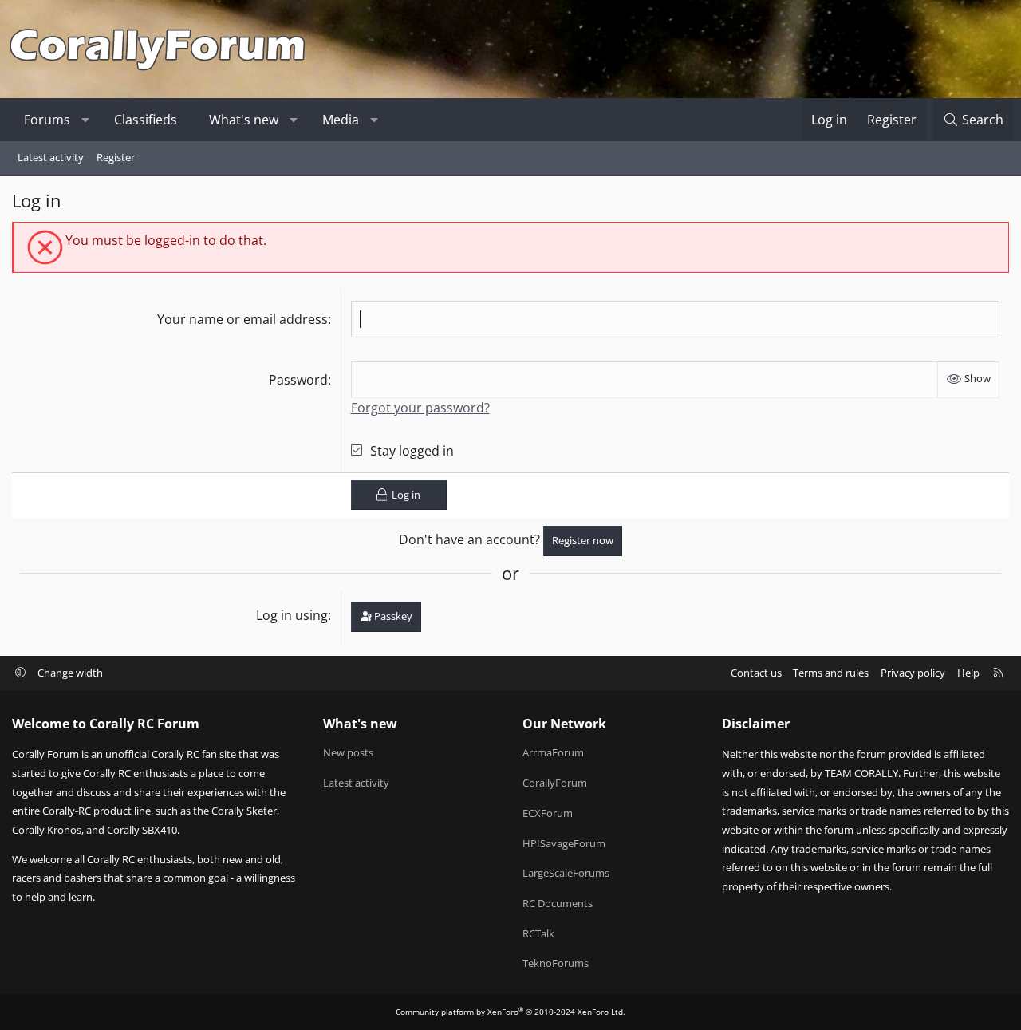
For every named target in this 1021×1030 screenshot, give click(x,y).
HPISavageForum (563, 843)
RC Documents (557, 903)
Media (340, 119)
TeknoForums (555, 963)
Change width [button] (70, 672)
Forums (47, 119)
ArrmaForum (553, 752)
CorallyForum (554, 782)
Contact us (756, 672)
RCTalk (538, 933)
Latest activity (51, 157)
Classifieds (145, 119)
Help (968, 672)
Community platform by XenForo (510, 1011)
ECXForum (547, 813)
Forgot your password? (420, 407)
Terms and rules (831, 672)
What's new (243, 119)
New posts (348, 752)
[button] (86, 119)
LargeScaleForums (565, 873)
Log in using (292, 615)
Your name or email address (242, 319)
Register (116, 157)
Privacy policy (913, 672)
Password (298, 380)
